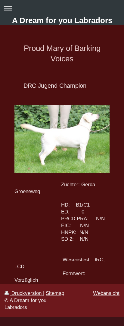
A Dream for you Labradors (62, 20)
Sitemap (55, 293)
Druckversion (26, 293)
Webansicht (106, 293)
